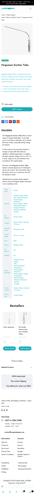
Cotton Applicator (8, 327)
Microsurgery (22, 466)
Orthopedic (17, 276)
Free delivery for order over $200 (18, 386)
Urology (16, 284)
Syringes (20, 451)
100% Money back (18, 376)
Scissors (20, 445)
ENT (15, 264)
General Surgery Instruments (19, 267)
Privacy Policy (5, 451)
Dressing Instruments (24, 469)
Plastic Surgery (11, 15)
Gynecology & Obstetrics (18, 271)
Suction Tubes (18, 295)
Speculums (20, 448)
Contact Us (4, 445)
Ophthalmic (4, 469)
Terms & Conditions (7, 454)
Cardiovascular (18, 260)
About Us (4, 442)
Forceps (20, 442)
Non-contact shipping (18, 381)
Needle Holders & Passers (23, 455)
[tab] (6, 130)
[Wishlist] (6, 104)
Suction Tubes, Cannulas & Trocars (11, 17)
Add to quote (17, 109)
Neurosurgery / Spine (21, 274)
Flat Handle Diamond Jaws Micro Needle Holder (23, 330)
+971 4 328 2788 (13, 420)
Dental (16, 262)
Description (6, 130)
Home (3, 15)
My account (5, 448)
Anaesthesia (5, 463)
